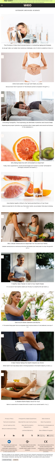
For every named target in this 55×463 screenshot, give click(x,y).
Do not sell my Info (9, 425)
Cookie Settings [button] (7, 459)
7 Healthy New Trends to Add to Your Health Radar (27, 284)
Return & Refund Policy (9, 428)
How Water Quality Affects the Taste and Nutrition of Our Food (27, 203)
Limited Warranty (27, 430)
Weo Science (46, 418)
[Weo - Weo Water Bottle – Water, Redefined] (27, 5)
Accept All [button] (16, 459)
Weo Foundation (46, 422)
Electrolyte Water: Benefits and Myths (27, 322)
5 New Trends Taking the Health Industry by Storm (27, 363)
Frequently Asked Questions (27, 418)
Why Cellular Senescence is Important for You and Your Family (27, 243)
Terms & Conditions (9, 422)
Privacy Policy (9, 418)
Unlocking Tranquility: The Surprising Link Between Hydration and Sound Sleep (27, 122)
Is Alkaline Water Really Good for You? (27, 401)
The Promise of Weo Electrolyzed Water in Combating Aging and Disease (27, 45)
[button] (2, 5)
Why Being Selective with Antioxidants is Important (27, 163)
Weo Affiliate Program (46, 430)
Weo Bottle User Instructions (27, 422)
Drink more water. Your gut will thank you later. (27, 84)
